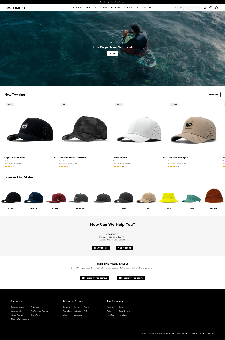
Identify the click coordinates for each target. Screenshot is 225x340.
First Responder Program (39, 311)
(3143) (15, 167)
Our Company (115, 301)
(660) (68, 167)
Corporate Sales (16, 311)
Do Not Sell (186, 333)
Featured (76, 8)
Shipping (77, 307)
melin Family (111, 315)
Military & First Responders (20, 319)
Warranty (66, 315)
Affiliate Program (17, 315)
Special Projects (124, 311)
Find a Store (35, 307)
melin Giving (123, 315)
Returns (86, 307)
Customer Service (73, 301)
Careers (121, 307)
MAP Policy (196, 333)
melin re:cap (144, 8)
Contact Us (67, 307)
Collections (101, 8)
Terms (166, 333)
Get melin (16, 301)
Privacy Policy (175, 333)
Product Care (78, 311)
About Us (110, 307)
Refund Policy (67, 311)
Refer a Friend (35, 315)
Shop (87, 8)
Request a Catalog (17, 307)
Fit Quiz (115, 8)
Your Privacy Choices (208, 333)
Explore (128, 8)
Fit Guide (110, 311)
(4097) (124, 167)
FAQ (85, 311)
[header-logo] (16, 8)
